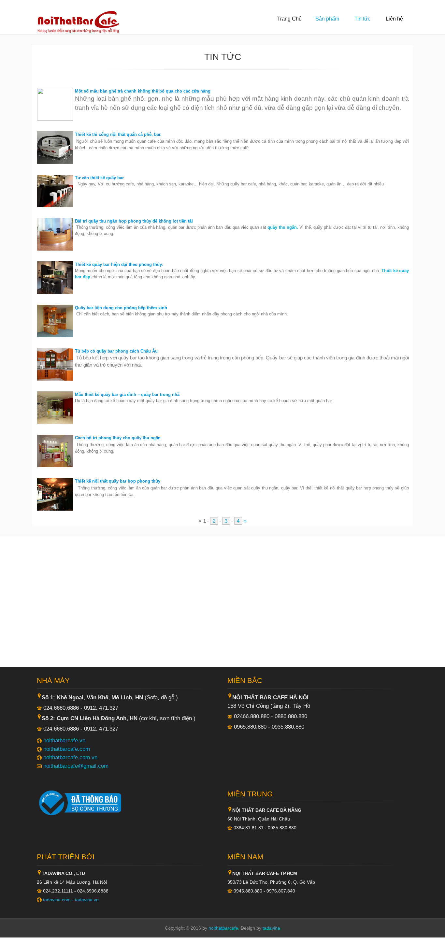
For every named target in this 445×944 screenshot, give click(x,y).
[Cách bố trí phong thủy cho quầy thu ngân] (55, 450)
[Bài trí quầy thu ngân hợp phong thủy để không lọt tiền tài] (55, 234)
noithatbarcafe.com (66, 749)
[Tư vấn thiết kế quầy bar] (55, 190)
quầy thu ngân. (282, 227)
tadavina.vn (87, 899)
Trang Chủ (289, 19)
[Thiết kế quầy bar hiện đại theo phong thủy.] (55, 277)
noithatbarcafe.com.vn (70, 757)
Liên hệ (394, 19)
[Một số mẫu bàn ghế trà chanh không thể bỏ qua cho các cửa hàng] (55, 104)
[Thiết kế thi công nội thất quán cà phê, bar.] (55, 147)
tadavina (271, 928)
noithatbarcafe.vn (64, 740)
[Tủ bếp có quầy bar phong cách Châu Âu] (55, 364)
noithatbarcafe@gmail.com (75, 765)
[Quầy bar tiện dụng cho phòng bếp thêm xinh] (55, 320)
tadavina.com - (59, 899)
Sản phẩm (327, 19)
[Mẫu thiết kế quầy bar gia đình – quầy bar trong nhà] (55, 407)
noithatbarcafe (223, 928)
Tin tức (362, 19)
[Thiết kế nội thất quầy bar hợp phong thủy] (55, 494)
